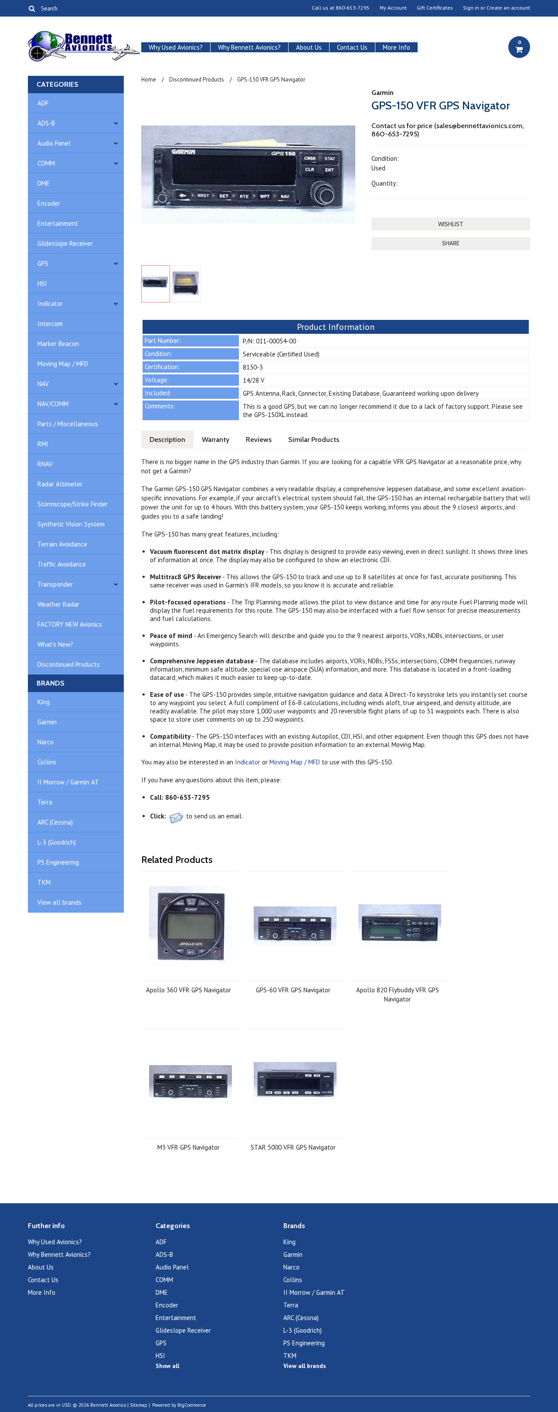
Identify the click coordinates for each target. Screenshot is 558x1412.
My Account (393, 8)
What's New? (55, 644)
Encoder (48, 203)
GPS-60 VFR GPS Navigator (293, 990)
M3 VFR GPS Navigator (188, 1147)
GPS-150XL (269, 415)
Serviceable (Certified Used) (281, 354)
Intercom (50, 323)
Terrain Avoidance (62, 544)
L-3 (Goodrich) (56, 842)
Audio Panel (54, 143)
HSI (42, 283)
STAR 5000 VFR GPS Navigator (293, 1147)
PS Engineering (58, 862)
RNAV (45, 464)
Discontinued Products (68, 664)
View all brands (59, 902)
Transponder (55, 584)
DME (43, 183)
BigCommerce (191, 1405)
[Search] (31, 8)
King (43, 702)
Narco (45, 742)
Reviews (259, 439)
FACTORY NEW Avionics (69, 624)
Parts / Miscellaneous (67, 424)
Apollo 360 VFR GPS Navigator (188, 990)
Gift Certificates (435, 8)
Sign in (471, 8)
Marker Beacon (58, 343)
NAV (43, 384)
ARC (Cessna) (55, 822)
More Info (396, 47)
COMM (46, 163)
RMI (42, 444)
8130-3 (253, 367)
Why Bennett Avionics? (249, 47)
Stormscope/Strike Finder (72, 504)
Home (148, 79)
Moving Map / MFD (62, 364)
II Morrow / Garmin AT (68, 782)
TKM (44, 882)
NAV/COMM (52, 404)
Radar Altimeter (59, 484)
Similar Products (313, 439)
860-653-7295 (353, 8)
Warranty (215, 439)
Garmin (47, 722)
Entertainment (57, 223)
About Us (309, 47)
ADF (42, 103)
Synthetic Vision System (71, 524)
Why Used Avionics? (176, 47)
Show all (167, 1366)
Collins (46, 762)
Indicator (50, 303)
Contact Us (352, 47)
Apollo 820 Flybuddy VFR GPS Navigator (397, 994)
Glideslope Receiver (65, 243)
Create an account (508, 8)
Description (167, 439)
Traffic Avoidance (61, 564)
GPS (42, 263)
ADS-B (46, 123)
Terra (44, 802)
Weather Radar (58, 604)
